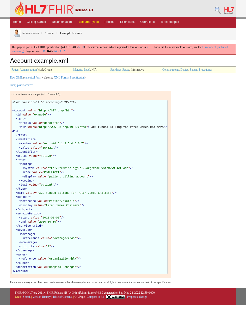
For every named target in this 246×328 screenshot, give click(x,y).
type (20, 160)
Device (184, 69)
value (25, 148)
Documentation (62, 21)
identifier (25, 139)
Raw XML (16, 77)
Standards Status (119, 69)
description (26, 267)
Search (27, 296)
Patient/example (61, 201)
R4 (55, 51)
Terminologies (169, 21)
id (19, 114)
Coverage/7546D (64, 238)
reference (28, 201)
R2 (63, 51)
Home (17, 21)
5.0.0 (149, 47)
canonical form (32, 77)
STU (81, 47)
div (23, 127)
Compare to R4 (95, 296)
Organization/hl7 (62, 259)
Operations (147, 21)
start (25, 217)
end (23, 222)
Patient (193, 69)
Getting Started (36, 21)
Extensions (127, 21)
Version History (41, 296)
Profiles (109, 21)
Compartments (170, 69)
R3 (59, 51)
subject (23, 197)
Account (49, 33)
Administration (30, 33)
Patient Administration (24, 69)
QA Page (79, 296)
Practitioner (205, 69)
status (26, 123)
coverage (24, 230)
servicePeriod (28, 213)
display (30, 176)
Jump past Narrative (21, 85)
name (20, 193)
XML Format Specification (69, 77)
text (20, 119)
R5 (44, 51)
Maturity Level (81, 69)
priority (27, 246)
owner (21, 254)
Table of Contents (63, 296)
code (27, 172)
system (26, 143)
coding (26, 164)
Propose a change (137, 296)
